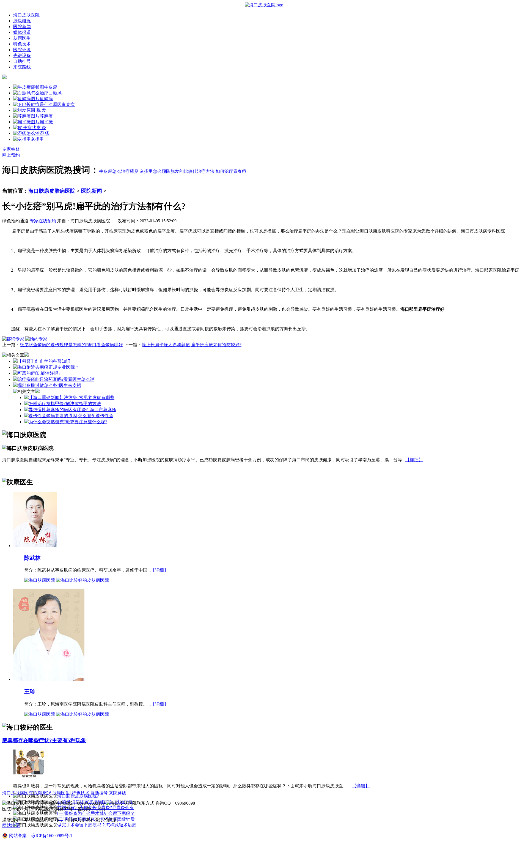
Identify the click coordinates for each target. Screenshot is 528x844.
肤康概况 (22, 20)
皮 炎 (41, 127)
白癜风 (55, 93)
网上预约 (11, 155)
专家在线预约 (43, 220)
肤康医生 (22, 38)
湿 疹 (45, 133)
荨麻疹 (46, 116)
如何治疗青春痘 (231, 171)
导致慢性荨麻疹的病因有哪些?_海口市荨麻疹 (72, 409)
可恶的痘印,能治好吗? (39, 373)
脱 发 (40, 110)
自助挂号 (22, 61)
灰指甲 (37, 139)
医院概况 (42, 793)
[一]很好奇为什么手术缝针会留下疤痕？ (96, 813)
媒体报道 (22, 32)
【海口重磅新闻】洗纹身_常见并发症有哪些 (71, 397)
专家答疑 (11, 149)
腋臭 (134, 171)
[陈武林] (35, 545)
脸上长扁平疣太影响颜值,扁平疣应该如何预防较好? (191, 344)
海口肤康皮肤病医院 (51, 191)
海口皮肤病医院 (17, 793)
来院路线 (22, 67)
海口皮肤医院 (26, 15)
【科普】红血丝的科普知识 (44, 361)
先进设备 (22, 55)
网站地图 (11, 825)
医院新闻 (22, 26)
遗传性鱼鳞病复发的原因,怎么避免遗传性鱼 (71, 415)
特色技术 (22, 44)
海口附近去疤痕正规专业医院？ (48, 367)
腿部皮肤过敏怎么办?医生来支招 (49, 385)
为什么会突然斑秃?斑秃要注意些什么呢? (68, 421)
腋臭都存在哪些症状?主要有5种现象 (44, 740)
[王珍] (48, 679)
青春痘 (68, 104)
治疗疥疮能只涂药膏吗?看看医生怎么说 (56, 379)
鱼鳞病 (46, 98)
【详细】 (414, 459)
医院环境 (22, 49)
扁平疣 (46, 121)
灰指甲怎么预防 (155, 171)
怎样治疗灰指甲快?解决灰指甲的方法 (65, 403)
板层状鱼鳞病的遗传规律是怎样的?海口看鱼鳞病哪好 (71, 344)
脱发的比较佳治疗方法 (192, 171)
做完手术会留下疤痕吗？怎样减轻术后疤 (96, 825)
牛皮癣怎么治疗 (114, 171)
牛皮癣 (50, 87)
